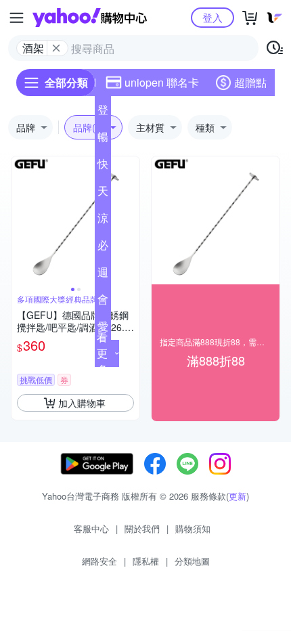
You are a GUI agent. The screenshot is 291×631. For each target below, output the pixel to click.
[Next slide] (130, 221)
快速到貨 (102, 166)
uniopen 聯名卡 (162, 82)
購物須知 (192, 528)
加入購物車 (82, 403)
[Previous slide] (20, 221)
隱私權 (146, 560)
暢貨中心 (102, 139)
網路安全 (99, 560)
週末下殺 (102, 275)
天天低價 (102, 193)
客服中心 (91, 528)
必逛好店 (102, 248)
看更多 (102, 353)
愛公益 (102, 329)
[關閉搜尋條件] (56, 48)
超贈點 (250, 82)
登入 (212, 17)
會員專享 (102, 302)
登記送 (102, 112)
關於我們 (142, 528)
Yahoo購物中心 (89, 17)
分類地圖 (192, 560)
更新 (237, 495)
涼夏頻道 (102, 221)
